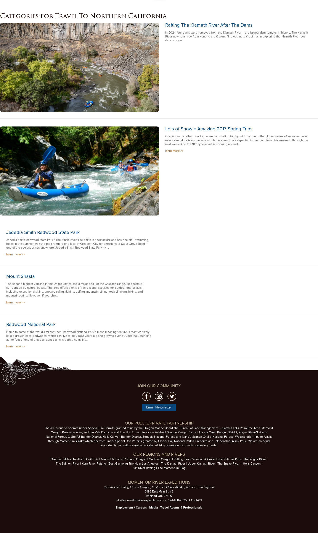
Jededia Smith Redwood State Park (43, 232)
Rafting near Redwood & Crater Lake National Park (207, 459)
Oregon (56, 459)
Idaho (67, 459)
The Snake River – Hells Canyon (239, 463)
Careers (141, 507)
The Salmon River (67, 463)
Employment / (126, 507)
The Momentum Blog (172, 468)
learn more (172, 151)
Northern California (85, 459)
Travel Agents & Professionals (181, 507)
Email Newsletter (159, 407)
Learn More (79, 67)
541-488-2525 (177, 500)
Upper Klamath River (201, 463)
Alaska (105, 459)
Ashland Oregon (135, 459)
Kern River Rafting (94, 463)
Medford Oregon (160, 459)
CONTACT (195, 500)
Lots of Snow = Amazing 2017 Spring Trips (208, 129)
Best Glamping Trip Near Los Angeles (133, 463)
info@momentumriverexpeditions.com (141, 500)
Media (153, 507)
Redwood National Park (31, 324)
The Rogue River (254, 459)
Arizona (117, 459)
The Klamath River (173, 463)
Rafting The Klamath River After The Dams (208, 25)
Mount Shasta (20, 276)
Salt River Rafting (144, 468)
